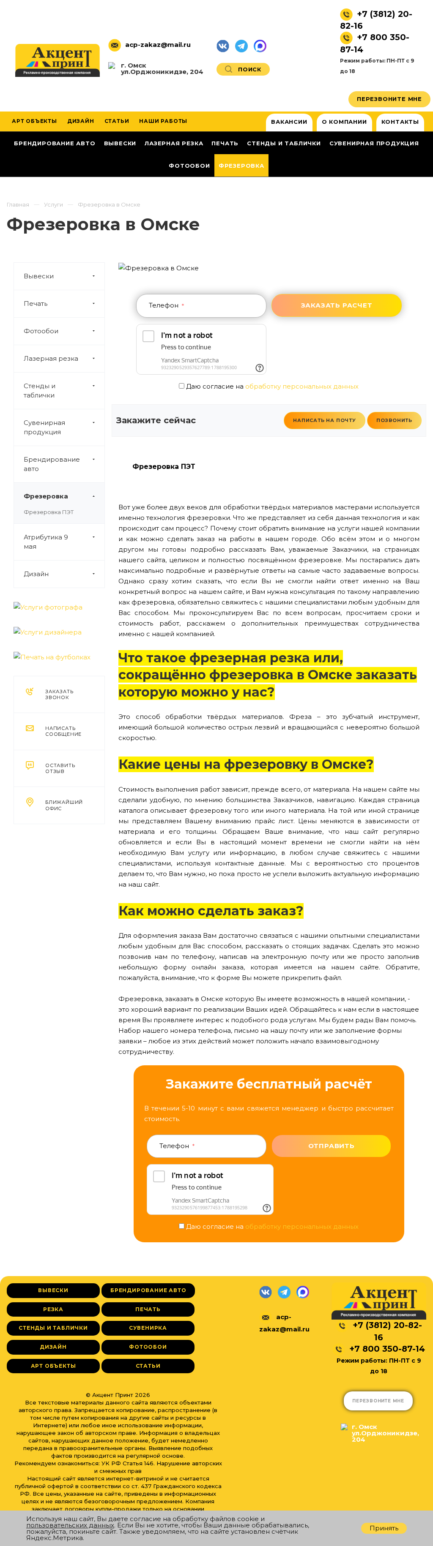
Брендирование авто (52, 464)
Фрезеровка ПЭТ (49, 512)
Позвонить (394, 420)
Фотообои (41, 331)
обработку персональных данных (302, 386)
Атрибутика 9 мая (46, 541)
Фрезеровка (46, 496)
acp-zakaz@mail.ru (158, 45)
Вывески (39, 276)
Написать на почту (324, 420)
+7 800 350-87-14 (387, 1349)
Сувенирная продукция (44, 427)
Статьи (148, 1366)
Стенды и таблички (39, 390)
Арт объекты (53, 1366)
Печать (35, 303)
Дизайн (36, 574)
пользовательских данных (70, 1525)
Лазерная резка (51, 358)
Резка (53, 1309)
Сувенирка (148, 1328)
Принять (384, 1528)
